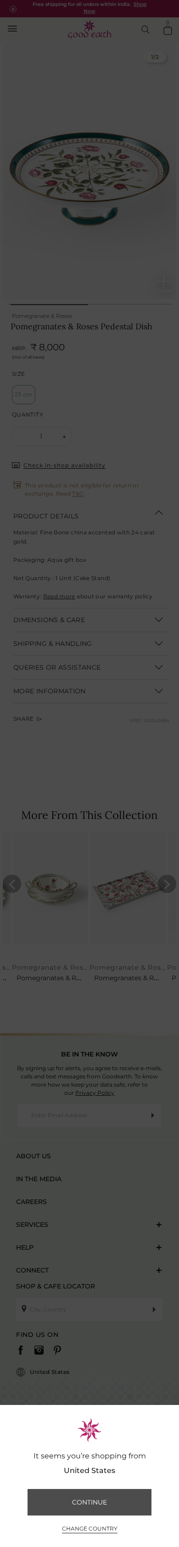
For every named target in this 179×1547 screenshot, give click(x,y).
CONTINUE (89, 1502)
